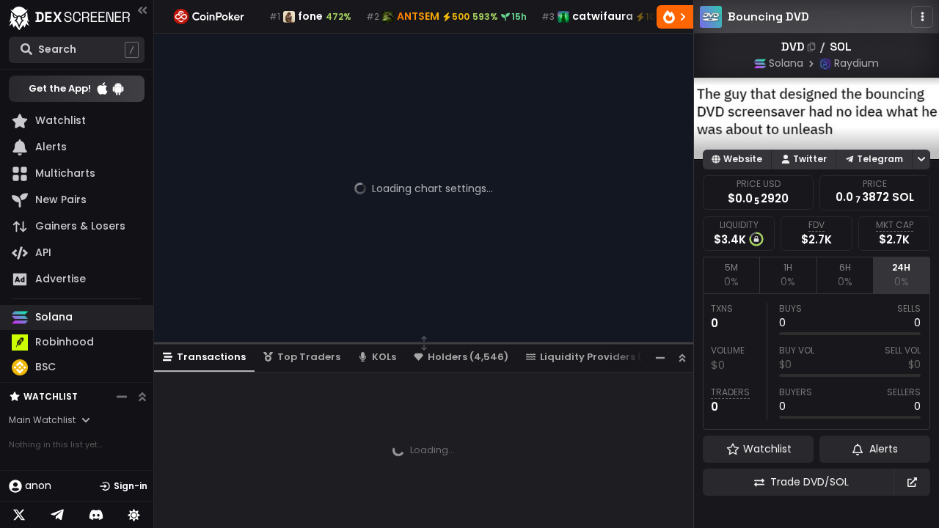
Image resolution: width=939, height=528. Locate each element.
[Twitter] (19, 515)
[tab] (731, 275)
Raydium (856, 63)
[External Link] (912, 482)
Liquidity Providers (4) (597, 357)
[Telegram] (57, 515)
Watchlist (50, 396)
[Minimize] (660, 357)
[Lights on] (134, 515)
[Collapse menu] (142, 10)
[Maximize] (682, 357)
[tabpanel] (816, 361)
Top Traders (308, 357)
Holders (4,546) (468, 357)
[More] (922, 17)
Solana (786, 63)
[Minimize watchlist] (121, 397)
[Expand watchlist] (142, 397)
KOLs (384, 357)
